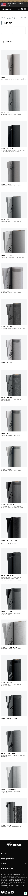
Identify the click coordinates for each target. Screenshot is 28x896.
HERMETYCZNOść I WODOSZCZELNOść (12, 18)
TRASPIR (25, 18)
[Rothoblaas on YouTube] (12, 892)
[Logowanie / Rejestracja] (22, 9)
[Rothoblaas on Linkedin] (6, 892)
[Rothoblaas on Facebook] (2, 892)
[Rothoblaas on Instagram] (9, 892)
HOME (3, 18)
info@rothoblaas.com (18, 884)
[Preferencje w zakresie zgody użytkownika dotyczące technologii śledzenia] (25, 893)
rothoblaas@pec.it (5, 887)
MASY (21, 18)
